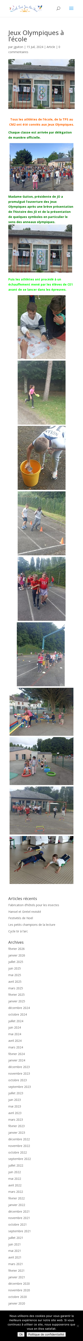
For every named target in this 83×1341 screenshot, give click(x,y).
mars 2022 (15, 1192)
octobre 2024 (17, 1014)
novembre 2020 (19, 1290)
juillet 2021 (15, 1238)
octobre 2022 (17, 1152)
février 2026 (16, 949)
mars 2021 (15, 1264)
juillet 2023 (15, 1093)
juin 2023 (14, 1100)
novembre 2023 (19, 1073)
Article (51, 47)
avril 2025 (14, 982)
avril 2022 (14, 1185)
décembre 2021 (19, 1211)
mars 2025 (15, 988)
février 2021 (16, 1270)
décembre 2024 (19, 1008)
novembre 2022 (19, 1146)
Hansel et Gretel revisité (24, 912)
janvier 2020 (16, 1303)
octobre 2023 (17, 1080)
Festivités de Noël (20, 918)
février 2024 (16, 1054)
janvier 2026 (16, 955)
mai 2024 (14, 1034)
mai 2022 (14, 1179)
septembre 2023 (19, 1087)
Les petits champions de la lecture (31, 925)
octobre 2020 (17, 1297)
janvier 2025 (16, 1001)
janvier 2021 (16, 1277)
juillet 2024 (15, 1021)
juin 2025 (14, 968)
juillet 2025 (15, 962)
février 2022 (16, 1198)
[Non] (78, 1326)
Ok (21, 1334)
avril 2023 (14, 1113)
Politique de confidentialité (46, 1334)
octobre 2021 (17, 1224)
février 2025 (16, 995)
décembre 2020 (19, 1283)
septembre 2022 (19, 1159)
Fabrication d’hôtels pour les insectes (33, 905)
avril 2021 (14, 1257)
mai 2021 (14, 1251)
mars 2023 (15, 1120)
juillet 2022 (15, 1165)
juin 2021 (14, 1244)
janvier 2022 (16, 1205)
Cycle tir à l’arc (18, 931)
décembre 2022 (19, 1139)
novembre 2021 (19, 1218)
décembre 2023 (19, 1067)
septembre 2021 (19, 1231)
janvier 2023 (16, 1133)
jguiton (18, 47)
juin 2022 (14, 1172)
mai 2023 (14, 1106)
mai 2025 (14, 975)
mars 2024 (15, 1047)
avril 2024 (14, 1041)
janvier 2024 (16, 1060)
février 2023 (16, 1126)
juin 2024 (14, 1027)
